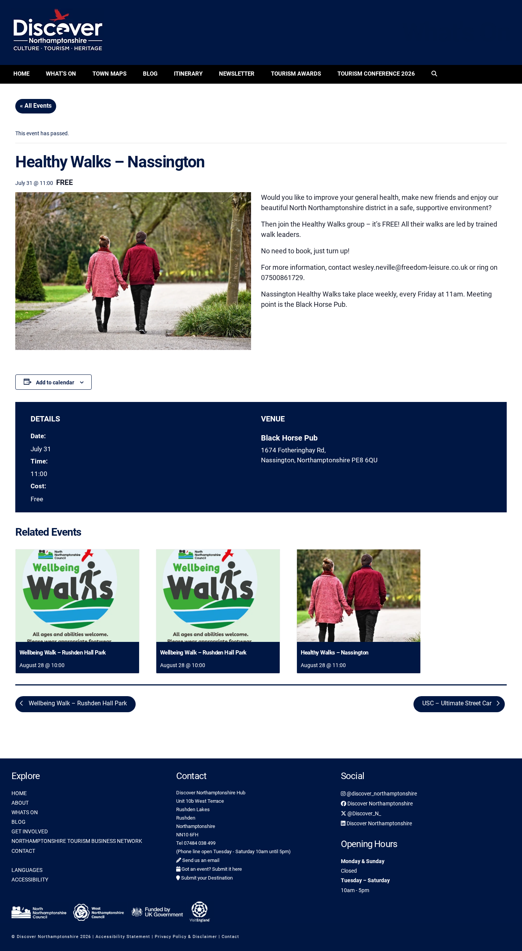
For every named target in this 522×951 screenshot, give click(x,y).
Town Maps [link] (109, 73)
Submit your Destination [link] (206, 878)
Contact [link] (230, 936)
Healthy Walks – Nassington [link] (334, 652)
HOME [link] (19, 793)
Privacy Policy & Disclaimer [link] (186, 936)
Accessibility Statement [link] (123, 936)
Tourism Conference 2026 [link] (376, 73)
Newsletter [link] (237, 73)
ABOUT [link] (20, 803)
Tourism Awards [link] (296, 73)
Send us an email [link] (200, 860)
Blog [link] (150, 73)
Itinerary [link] (188, 73)
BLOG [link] (18, 822)
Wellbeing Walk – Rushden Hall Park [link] (62, 652)
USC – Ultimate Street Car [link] (457, 703)
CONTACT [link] (23, 851)
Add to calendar (55, 382)
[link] (434, 74)
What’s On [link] (61, 73)
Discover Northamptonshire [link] (379, 803)
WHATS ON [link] (24, 812)
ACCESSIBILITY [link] (29, 879)
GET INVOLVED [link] (29, 831)
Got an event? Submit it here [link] (211, 869)
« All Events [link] (36, 105)
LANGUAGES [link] (26, 870)
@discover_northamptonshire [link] (381, 794)
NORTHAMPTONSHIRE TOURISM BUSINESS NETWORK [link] (76, 841)
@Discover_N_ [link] (363, 813)
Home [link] (21, 73)
